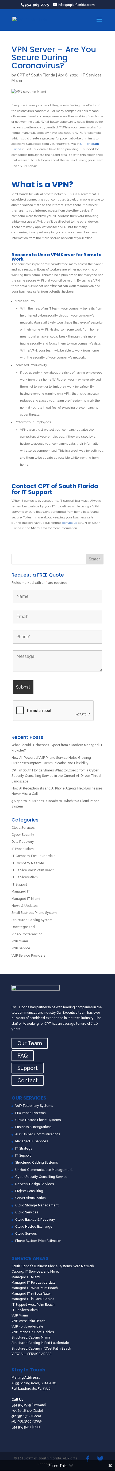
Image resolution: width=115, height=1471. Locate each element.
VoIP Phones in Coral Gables (32, 1332)
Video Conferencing (27, 934)
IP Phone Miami (22, 849)
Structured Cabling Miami (30, 1337)
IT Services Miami (25, 877)
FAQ (22, 1055)
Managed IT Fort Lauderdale (33, 1282)
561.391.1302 (20, 1416)
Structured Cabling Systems (36, 1162)
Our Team (29, 1043)
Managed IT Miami (25, 899)
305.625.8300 (21, 1411)
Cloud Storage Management (37, 1205)
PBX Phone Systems (30, 1113)
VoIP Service (20, 948)
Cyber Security (22, 835)
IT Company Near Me (27, 863)
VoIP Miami (19, 941)
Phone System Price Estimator (38, 1241)
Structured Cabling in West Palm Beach (41, 1348)
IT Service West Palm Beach (33, 870)
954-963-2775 (37, 5)
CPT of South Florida (36, 75)
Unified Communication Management (43, 1170)
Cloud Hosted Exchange (33, 1226)
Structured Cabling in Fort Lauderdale (40, 1343)
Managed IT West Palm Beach (34, 1288)
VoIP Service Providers (28, 955)
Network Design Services (34, 1184)
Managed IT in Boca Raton (31, 1294)
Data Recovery (22, 842)
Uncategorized (23, 927)
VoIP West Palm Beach (28, 1321)
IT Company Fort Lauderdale (33, 856)
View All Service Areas (31, 1354)
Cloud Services (22, 828)
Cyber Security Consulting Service (41, 1177)
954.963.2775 (21, 1405)
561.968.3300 (21, 1421)
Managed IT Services (31, 1141)
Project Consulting (29, 1191)
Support (27, 1068)
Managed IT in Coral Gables (32, 1299)
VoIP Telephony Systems (34, 1106)
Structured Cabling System (31, 920)
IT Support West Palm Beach (33, 1305)
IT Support (19, 884)
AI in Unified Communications (37, 1134)
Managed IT (20, 891)
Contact (27, 1080)
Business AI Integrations (33, 1127)
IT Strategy (23, 1148)
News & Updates (24, 906)
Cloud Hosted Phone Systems (38, 1120)
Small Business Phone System (34, 913)
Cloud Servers (26, 1233)
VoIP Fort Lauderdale (27, 1326)
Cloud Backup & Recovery (35, 1219)
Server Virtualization (30, 1198)
